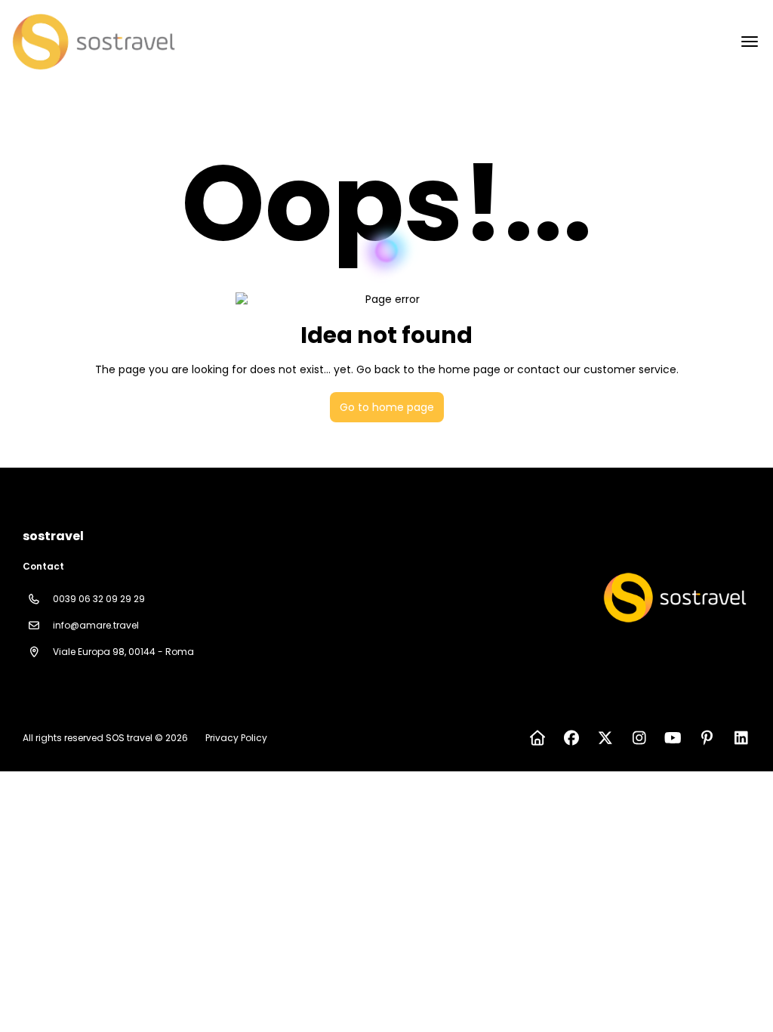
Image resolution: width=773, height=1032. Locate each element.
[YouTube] (673, 738)
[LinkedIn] (740, 738)
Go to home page (387, 407)
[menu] (749, 41)
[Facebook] (571, 738)
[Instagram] (639, 738)
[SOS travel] (673, 597)
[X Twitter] (605, 738)
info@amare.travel (96, 625)
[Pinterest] (707, 738)
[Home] (537, 738)
